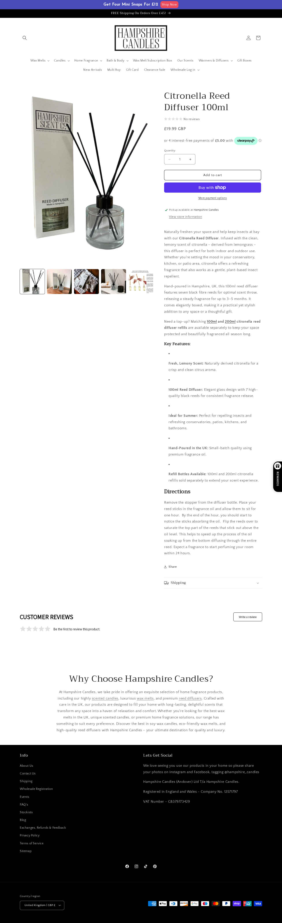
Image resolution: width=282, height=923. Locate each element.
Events (24, 796)
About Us (26, 765)
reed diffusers (190, 698)
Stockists (26, 812)
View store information (185, 217)
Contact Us (28, 773)
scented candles (105, 698)
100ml (212, 322)
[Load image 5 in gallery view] (140, 281)
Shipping (26, 781)
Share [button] (173, 567)
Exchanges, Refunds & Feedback (43, 828)
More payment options (213, 198)
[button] (25, 38)
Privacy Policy (29, 835)
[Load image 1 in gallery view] (32, 281)
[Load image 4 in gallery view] (113, 281)
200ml (230, 322)
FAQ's (24, 804)
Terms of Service (32, 843)
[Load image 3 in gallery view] (86, 281)
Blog (23, 820)
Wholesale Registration (36, 789)
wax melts (145, 698)
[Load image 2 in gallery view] (59, 281)
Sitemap (26, 851)
